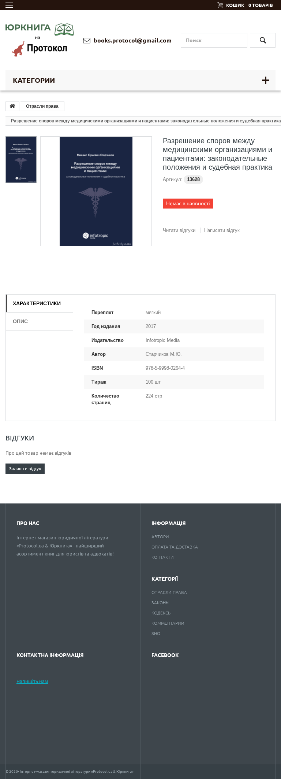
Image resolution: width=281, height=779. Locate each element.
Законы (160, 602)
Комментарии (167, 623)
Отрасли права (42, 106)
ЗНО (155, 633)
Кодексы (161, 612)
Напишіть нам (32, 681)
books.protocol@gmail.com (132, 40)
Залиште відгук (25, 468)
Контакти (162, 557)
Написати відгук (222, 230)
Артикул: (173, 179)
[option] (21, 158)
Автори (160, 536)
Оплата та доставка (174, 546)
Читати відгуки (179, 230)
